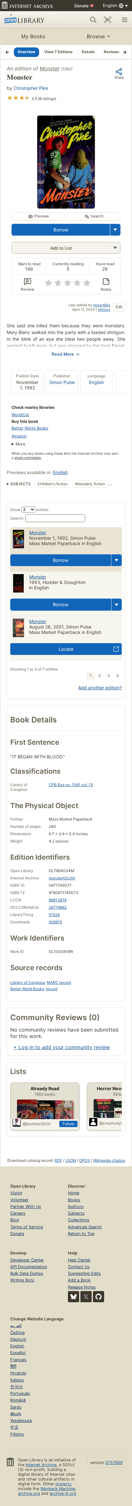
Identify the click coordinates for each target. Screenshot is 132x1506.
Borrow (61, 229)
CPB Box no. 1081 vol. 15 (71, 784)
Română (18, 1400)
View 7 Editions (58, 51)
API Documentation (28, 1266)
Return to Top (81, 1233)
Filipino (17, 1434)
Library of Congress (27, 982)
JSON (70, 1160)
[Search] (93, 20)
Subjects (76, 1213)
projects (63, 1483)
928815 (55, 922)
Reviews (112, 51)
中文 (14, 1427)
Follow (68, 1123)
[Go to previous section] (7, 52)
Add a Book (79, 1280)
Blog (14, 1220)
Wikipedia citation (109, 1160)
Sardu (15, 1407)
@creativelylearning (114, 1123)
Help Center (79, 1260)
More (20, 444)
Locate (66, 649)
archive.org (29, 1493)
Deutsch (18, 1339)
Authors (76, 1206)
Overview (26, 51)
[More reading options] (115, 230)
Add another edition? (100, 687)
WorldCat (20, 414)
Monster (50, 68)
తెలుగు (15, 1413)
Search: (17, 518)
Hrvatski (18, 1373)
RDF (58, 1160)
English (96, 382)
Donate (84, 5)
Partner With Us (25, 1206)
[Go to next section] (125, 52)
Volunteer (19, 1199)
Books (74, 1199)
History (104, 309)
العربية (16, 1325)
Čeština (17, 1332)
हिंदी (13, 1366)
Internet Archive (41, 1464)
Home (73, 1192)
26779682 (58, 907)
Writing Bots (22, 1280)
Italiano (17, 1380)
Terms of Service (26, 1227)
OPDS (84, 1160)
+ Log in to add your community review (61, 1047)
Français (18, 1359)
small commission (27, 458)
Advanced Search (85, 1227)
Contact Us (79, 1266)
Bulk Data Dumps (26, 1273)
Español (18, 1352)
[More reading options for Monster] (115, 248)
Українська (21, 1420)
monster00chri (62, 878)
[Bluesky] (73, 1296)
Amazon (19, 436)
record (51, 988)
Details (88, 51)
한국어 (16, 1386)
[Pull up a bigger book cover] (66, 206)
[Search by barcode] (108, 20)
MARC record (59, 982)
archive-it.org (63, 1493)
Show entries (29, 509)
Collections (78, 1220)
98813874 (58, 900)
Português (20, 1393)
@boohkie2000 (37, 1123)
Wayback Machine (57, 1488)
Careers (17, 1213)
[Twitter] (86, 1296)
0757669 (114, 1462)
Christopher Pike (30, 88)
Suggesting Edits (84, 1273)
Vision (16, 1192)
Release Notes (82, 1287)
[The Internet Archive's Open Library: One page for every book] (29, 19)
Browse (96, 36)
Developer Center (27, 1260)
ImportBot (101, 305)
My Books (33, 36)
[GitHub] (98, 1296)
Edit (119, 306)
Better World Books (30, 428)
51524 (54, 914)
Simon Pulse (62, 382)
